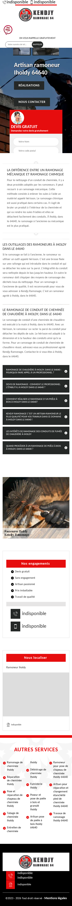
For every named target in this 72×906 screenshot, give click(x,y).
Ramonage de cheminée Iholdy (15, 766)
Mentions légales (55, 898)
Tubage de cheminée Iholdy (13, 817)
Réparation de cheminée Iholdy (14, 781)
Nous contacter (32, 102)
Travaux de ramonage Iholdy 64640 (60, 817)
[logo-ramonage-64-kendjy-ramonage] (36, 14)
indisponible (17, 2)
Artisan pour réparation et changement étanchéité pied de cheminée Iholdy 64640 (60, 795)
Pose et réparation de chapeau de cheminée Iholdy (15, 798)
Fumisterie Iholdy (36, 786)
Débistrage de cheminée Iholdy (38, 773)
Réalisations (29, 85)
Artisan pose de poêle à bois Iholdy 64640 (37, 822)
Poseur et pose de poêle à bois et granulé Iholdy (38, 802)
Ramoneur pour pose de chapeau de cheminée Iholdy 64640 (60, 770)
